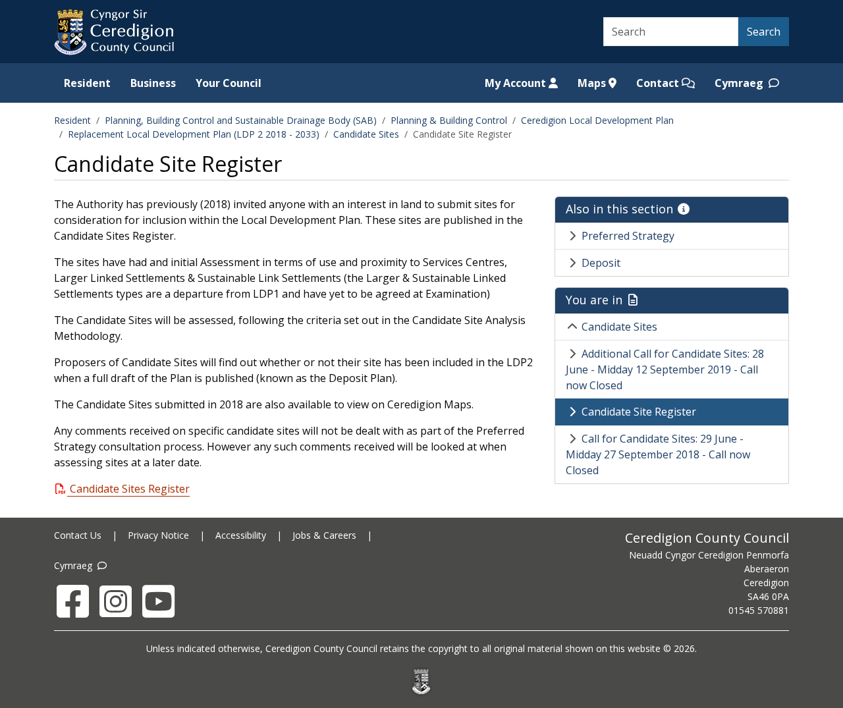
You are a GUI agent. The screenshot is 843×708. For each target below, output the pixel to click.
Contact (659, 83)
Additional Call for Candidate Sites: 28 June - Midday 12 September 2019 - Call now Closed (665, 369)
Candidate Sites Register (130, 488)
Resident (87, 83)
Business (153, 83)
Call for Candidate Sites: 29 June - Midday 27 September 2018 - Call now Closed (658, 454)
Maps (593, 83)
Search (763, 31)
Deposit (601, 263)
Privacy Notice (158, 535)
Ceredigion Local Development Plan (597, 120)
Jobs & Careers (324, 535)
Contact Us (77, 535)
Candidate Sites (366, 134)
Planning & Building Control (449, 120)
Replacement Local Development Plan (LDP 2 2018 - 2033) (193, 134)
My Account (517, 83)
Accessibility (240, 535)
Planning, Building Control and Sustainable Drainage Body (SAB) (241, 120)
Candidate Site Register (639, 411)
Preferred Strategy (628, 236)
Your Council (228, 83)
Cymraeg (740, 83)
